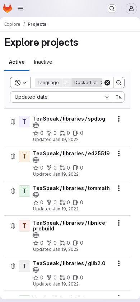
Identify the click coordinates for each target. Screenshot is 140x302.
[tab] (16, 62)
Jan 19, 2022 (66, 139)
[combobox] (61, 97)
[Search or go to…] (112, 8)
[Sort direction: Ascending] (119, 97)
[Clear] (107, 82)
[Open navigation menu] (20, 8)
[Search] (119, 82)
